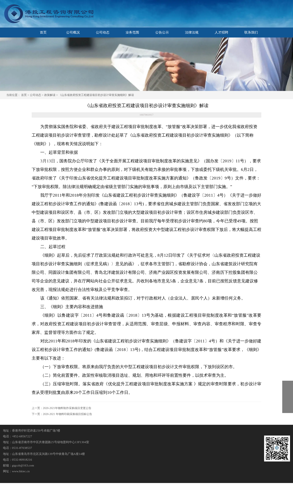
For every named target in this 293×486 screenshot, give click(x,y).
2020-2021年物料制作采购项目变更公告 (67, 408)
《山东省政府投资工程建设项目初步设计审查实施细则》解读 (96, 95)
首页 (24, 95)
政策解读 (49, 95)
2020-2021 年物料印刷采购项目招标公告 (67, 414)
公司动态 (35, 95)
